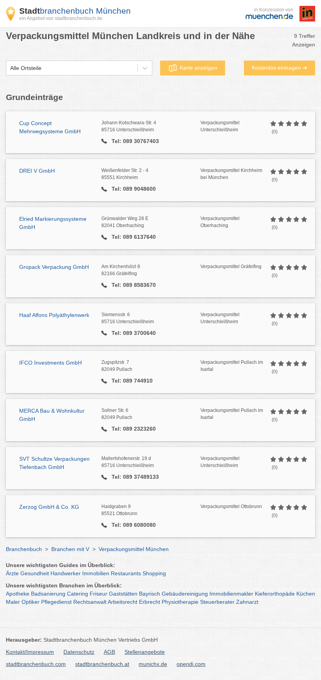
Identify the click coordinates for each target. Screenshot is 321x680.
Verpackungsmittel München (134, 549)
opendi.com (191, 664)
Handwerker (65, 573)
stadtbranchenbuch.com (36, 664)
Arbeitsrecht (122, 602)
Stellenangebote (144, 652)
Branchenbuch (24, 549)
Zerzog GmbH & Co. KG (49, 507)
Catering (77, 594)
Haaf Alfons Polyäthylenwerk (54, 315)
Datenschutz (78, 652)
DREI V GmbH (37, 171)
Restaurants (126, 573)
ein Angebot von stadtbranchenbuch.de (61, 18)
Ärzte (12, 573)
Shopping (154, 573)
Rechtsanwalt (89, 602)
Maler (13, 602)
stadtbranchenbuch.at (102, 664)
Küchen (305, 594)
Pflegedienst (56, 602)
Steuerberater (217, 602)
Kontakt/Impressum (30, 652)
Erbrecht (149, 602)
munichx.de (153, 664)
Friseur (98, 594)
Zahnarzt (247, 602)
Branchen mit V (70, 549)
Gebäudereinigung (185, 594)
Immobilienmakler (231, 594)
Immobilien (95, 573)
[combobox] (10, 68)
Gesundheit (34, 573)
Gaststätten (123, 594)
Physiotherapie (180, 602)
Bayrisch (149, 594)
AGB (109, 652)
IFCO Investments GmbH (50, 363)
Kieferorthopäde (275, 594)
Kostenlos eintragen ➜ (279, 67)
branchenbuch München (75, 10)
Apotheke (17, 594)
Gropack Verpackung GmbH (54, 267)
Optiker (31, 602)
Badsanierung (48, 594)
